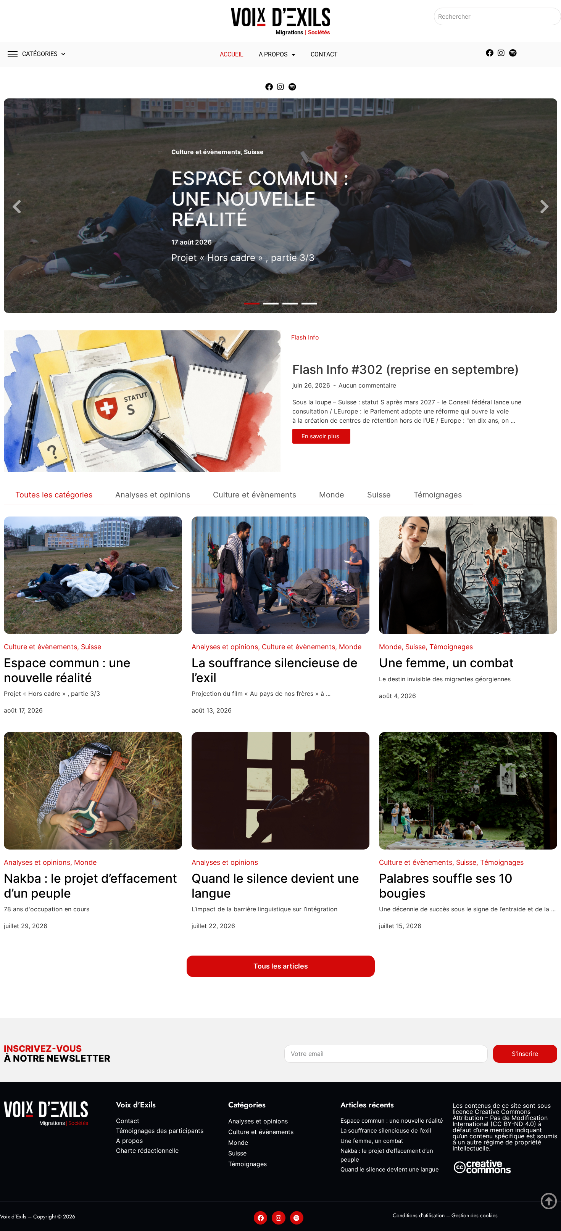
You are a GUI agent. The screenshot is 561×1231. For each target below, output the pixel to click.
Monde (350, 647)
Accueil (231, 54)
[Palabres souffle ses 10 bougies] (468, 791)
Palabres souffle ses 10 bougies (446, 885)
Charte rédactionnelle (147, 1150)
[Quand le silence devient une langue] (281, 791)
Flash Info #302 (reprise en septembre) (405, 369)
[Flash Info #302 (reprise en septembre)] (142, 401)
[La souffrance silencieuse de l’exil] (281, 575)
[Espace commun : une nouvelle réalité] (93, 575)
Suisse (254, 152)
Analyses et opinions (225, 647)
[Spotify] (512, 53)
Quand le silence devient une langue (275, 885)
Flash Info (305, 337)
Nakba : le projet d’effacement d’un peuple (90, 885)
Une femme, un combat (446, 662)
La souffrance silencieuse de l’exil (275, 670)
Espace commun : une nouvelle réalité (260, 199)
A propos (273, 54)
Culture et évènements (206, 152)
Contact (324, 54)
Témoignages (451, 647)
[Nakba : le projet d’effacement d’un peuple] (93, 791)
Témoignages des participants (159, 1130)
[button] (252, 304)
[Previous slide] (16, 207)
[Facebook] (489, 53)
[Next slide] (544, 207)
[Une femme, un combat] (468, 575)
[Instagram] (501, 53)
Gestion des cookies (474, 1215)
